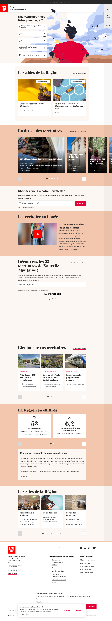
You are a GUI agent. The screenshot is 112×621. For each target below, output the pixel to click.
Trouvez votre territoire (59, 568)
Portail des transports (86, 572)
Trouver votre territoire (28, 34)
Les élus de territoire (27, 41)
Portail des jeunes (85, 569)
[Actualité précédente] (20, 179)
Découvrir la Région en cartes (30, 55)
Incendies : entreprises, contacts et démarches (57, 2)
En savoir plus (24, 614)
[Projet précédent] (20, 397)
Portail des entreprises (71, 514)
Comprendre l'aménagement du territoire (31, 26)
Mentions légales (12, 615)
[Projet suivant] (84, 397)
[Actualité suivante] (84, 179)
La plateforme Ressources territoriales (29, 48)
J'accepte (80, 611)
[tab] (47, 178)
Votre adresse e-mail (42, 602)
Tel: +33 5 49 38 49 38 (14, 570)
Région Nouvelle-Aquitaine (27, 514)
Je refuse (68, 611)
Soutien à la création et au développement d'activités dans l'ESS (69, 106)
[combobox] (52, 284)
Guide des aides (50, 513)
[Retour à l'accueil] (11, 550)
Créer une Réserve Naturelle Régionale (32, 105)
